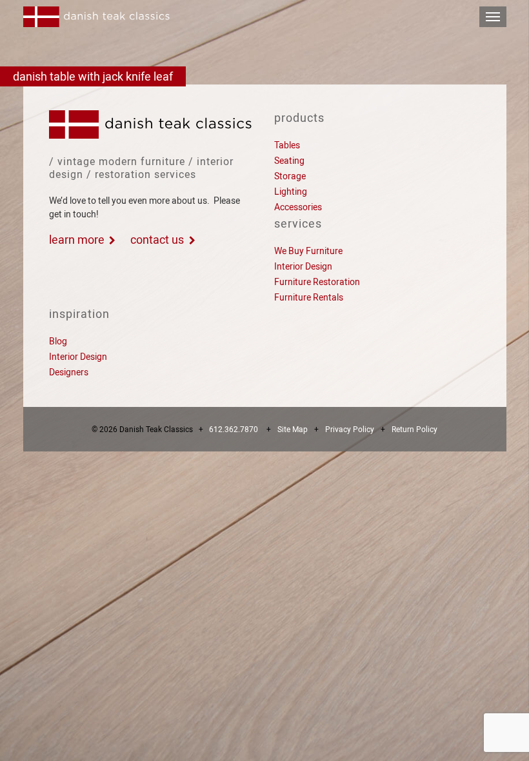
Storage (290, 176)
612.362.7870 (233, 429)
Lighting (290, 191)
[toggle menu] (492, 16)
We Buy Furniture (308, 251)
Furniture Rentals (308, 297)
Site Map (292, 429)
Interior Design (303, 266)
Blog (58, 341)
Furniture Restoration (317, 282)
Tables (287, 145)
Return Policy (414, 429)
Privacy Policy (349, 429)
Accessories (298, 207)
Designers (68, 372)
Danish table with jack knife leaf (93, 76)
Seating (289, 160)
